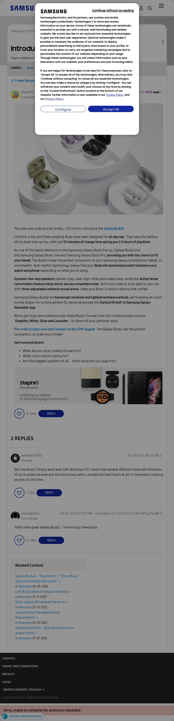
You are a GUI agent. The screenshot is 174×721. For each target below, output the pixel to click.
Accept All (111, 109)
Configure (63, 109)
